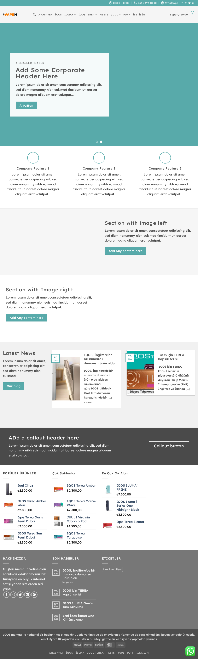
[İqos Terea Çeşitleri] (10, 14)
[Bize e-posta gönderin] (193, 3)
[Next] (189, 84)
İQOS (58, 14)
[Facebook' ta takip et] (182, 3)
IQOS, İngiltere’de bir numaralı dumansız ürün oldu (99, 359)
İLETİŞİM (139, 14)
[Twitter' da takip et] (189, 3)
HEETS (104, 14)
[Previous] (8, 84)
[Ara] (34, 14)
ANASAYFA (45, 14)
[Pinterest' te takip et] (34, 594)
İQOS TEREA (87, 14)
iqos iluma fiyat (112, 569)
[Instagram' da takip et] (186, 3)
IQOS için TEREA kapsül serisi (171, 357)
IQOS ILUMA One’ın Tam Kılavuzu (77, 605)
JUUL (114, 14)
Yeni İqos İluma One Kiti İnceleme (78, 617)
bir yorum (68, 582)
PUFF (126, 14)
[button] (182, 14)
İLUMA (68, 14)
